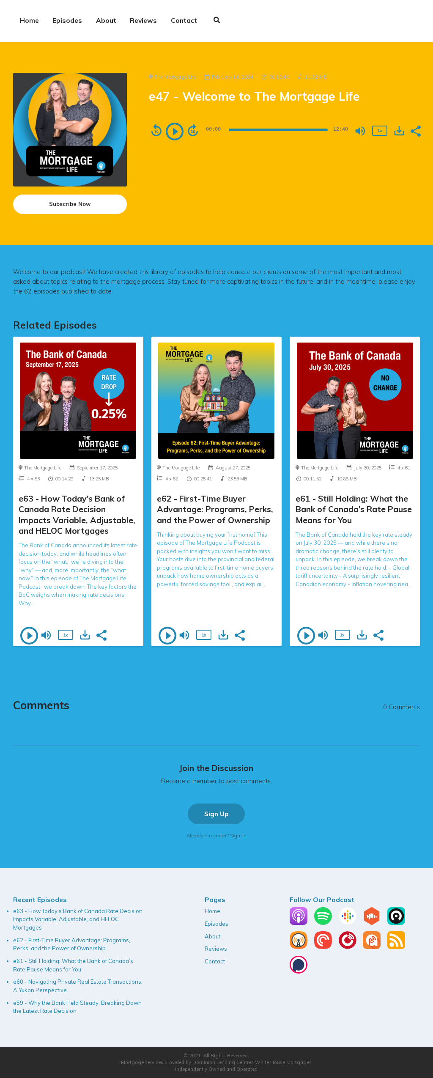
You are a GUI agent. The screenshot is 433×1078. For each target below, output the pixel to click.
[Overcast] (298, 947)
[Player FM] (347, 947)
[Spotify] (323, 922)
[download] (399, 130)
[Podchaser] (298, 971)
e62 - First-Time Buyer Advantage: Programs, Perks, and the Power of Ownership (215, 509)
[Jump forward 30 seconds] (192, 130)
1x (380, 130)
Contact (184, 20)
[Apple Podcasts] (298, 922)
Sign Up (216, 814)
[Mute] (360, 131)
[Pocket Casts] (323, 947)
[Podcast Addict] (372, 947)
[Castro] (396, 922)
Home (29, 20)
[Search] (217, 20)
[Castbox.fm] (372, 922)
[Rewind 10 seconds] (156, 130)
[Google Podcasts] (347, 922)
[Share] (415, 130)
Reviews (143, 20)
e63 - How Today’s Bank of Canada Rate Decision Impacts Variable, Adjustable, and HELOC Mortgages (77, 514)
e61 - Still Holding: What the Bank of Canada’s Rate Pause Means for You (354, 509)
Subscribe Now (69, 203)
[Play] (174, 131)
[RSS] (396, 947)
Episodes (67, 20)
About (106, 20)
